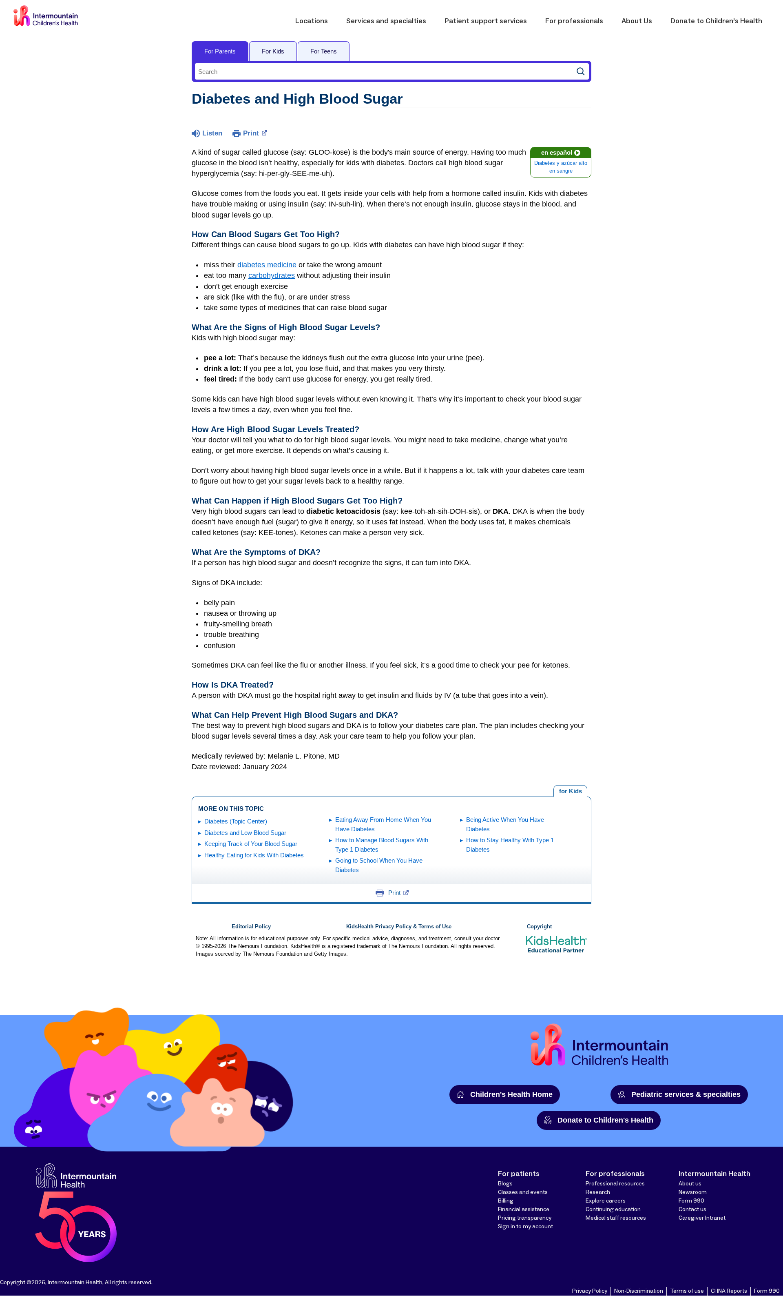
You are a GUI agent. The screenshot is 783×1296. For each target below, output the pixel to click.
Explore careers (606, 1201)
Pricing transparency (524, 1218)
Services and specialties (386, 21)
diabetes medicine (266, 265)
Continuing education (613, 1209)
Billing (505, 1201)
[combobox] (384, 71)
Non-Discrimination (638, 1291)
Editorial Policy (251, 927)
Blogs (505, 1184)
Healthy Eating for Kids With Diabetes (254, 855)
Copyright (539, 927)
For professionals (574, 21)
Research (598, 1192)
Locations (311, 21)
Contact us (692, 1209)
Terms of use (687, 1291)
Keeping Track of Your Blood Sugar (250, 843)
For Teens (323, 51)
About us (690, 1184)
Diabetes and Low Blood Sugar (245, 832)
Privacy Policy (589, 1291)
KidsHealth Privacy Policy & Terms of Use (398, 927)
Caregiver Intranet (702, 1218)
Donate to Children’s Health (716, 21)
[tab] (570, 791)
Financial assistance (523, 1209)
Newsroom (693, 1192)
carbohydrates (271, 275)
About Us (637, 21)
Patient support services (486, 21)
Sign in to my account (525, 1226)
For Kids (273, 51)
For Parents (220, 51)
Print (251, 133)
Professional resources (615, 1184)
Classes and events (523, 1192)
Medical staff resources (616, 1218)
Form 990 (691, 1201)
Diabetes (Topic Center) (235, 821)
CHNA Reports (729, 1291)
